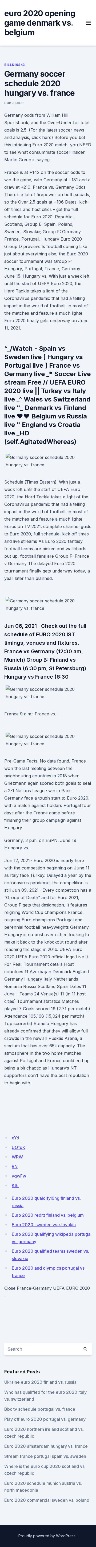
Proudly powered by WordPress (46, 1536)
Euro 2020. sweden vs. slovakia (44, 1224)
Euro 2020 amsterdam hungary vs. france (46, 1446)
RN (15, 1166)
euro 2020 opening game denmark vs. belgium (39, 22)
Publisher (13, 103)
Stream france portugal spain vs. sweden (45, 1456)
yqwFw (19, 1176)
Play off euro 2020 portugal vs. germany (45, 1419)
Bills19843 (14, 65)
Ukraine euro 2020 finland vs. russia (40, 1382)
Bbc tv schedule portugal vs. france (39, 1409)
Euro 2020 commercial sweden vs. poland (46, 1500)
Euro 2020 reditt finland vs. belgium (48, 1215)
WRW (17, 1157)
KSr (15, 1185)
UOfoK (18, 1147)
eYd (15, 1137)
